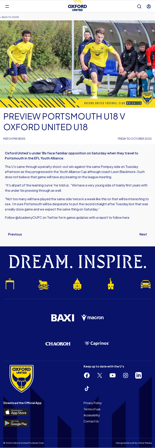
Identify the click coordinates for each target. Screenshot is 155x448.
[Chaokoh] (57, 343)
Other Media (145, 443)
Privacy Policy (93, 403)
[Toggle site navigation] (7, 6)
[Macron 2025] (92, 318)
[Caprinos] (97, 344)
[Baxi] (62, 318)
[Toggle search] (139, 6)
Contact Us (91, 421)
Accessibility (92, 415)
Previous (15, 234)
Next (143, 234)
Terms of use (92, 409)
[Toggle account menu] (148, 6)
